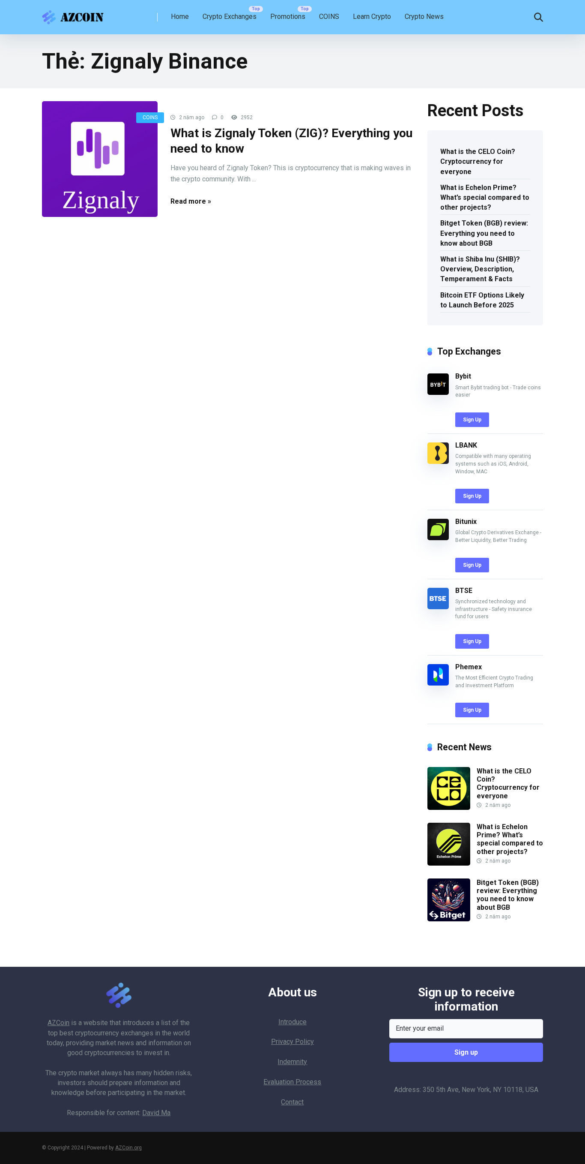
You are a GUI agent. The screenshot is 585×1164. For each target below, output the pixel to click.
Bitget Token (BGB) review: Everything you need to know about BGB (484, 233)
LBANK (466, 445)
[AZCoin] (75, 14)
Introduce (292, 1022)
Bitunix (466, 521)
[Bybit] (438, 392)
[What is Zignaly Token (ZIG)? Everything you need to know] (100, 159)
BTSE (463, 591)
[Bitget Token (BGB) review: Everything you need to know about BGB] (448, 919)
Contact (292, 1102)
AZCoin (58, 1023)
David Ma (156, 1113)
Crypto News (424, 16)
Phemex (468, 667)
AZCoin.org (128, 1148)
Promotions (287, 16)
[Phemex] (438, 683)
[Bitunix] (438, 538)
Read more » (190, 201)
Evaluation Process (292, 1082)
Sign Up (472, 420)
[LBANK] (438, 461)
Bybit (463, 376)
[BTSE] (438, 607)
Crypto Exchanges (230, 16)
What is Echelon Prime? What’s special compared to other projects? (484, 197)
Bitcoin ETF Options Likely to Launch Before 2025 (482, 300)
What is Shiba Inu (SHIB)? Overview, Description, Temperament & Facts (480, 269)
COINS (329, 16)
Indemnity (292, 1062)
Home (180, 16)
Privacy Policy (292, 1042)
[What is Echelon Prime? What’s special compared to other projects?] (448, 863)
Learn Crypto (372, 16)
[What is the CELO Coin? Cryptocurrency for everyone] (448, 807)
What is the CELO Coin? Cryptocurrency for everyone (477, 161)
